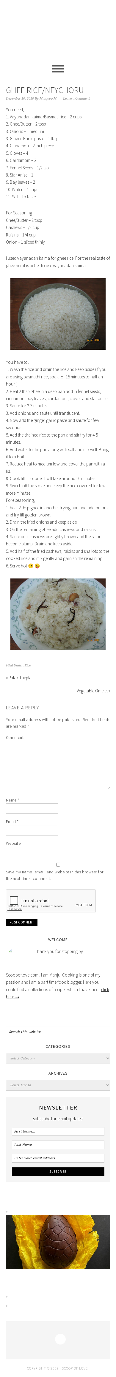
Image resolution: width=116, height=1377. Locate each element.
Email (12, 821)
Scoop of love (58, 30)
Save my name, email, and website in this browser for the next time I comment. (55, 875)
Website (13, 843)
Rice (28, 665)
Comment (15, 737)
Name (12, 800)
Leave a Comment (76, 98)
